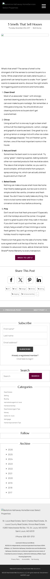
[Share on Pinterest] (29, 280)
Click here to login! (25, 359)
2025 (10, 454)
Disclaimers (44, 573)
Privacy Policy (15, 559)
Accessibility (26, 559)
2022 (10, 468)
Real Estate (8, 392)
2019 (10, 483)
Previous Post (13, 310)
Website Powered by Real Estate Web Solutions (25, 569)
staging (16, 294)
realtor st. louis (9, 416)
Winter (32, 289)
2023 (10, 463)
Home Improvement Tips (12, 423)
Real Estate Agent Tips (12, 409)
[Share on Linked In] (38, 280)
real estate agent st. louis (13, 402)
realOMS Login (25, 575)
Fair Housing (35, 559)
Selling (41, 289)
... (37, 294)
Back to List (24, 257)
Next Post (39, 310)
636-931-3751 (29, 536)
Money (6, 412)
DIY (8, 289)
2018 (10, 487)
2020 (10, 478)
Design (23, 289)
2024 (10, 459)
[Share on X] (20, 280)
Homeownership (28, 294)
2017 (10, 492)
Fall (15, 289)
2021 (10, 473)
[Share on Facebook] (11, 280)
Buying (6, 399)
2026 (10, 449)
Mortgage (7, 419)
